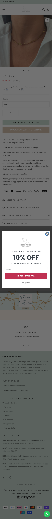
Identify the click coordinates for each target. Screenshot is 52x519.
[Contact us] (47, 514)
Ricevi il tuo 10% (25, 275)
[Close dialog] (47, 234)
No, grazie (26, 282)
